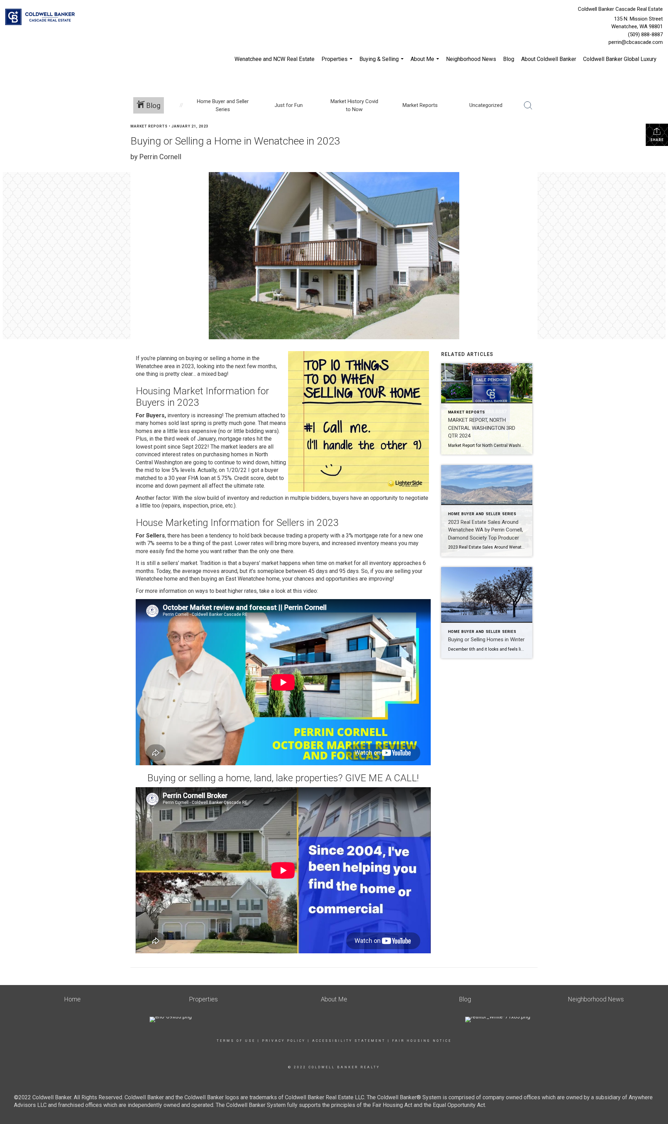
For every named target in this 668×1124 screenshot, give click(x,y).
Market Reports (149, 126)
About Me (426, 63)
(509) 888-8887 (645, 34)
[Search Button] (528, 105)
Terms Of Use (236, 1040)
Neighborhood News (471, 59)
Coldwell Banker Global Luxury (620, 59)
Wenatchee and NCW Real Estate (274, 59)
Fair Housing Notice (422, 1040)
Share (657, 140)
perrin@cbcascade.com (636, 42)
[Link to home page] (41, 17)
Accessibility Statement (348, 1040)
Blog (508, 59)
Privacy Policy (283, 1040)
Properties (337, 63)
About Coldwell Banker (548, 59)
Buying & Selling (382, 63)
